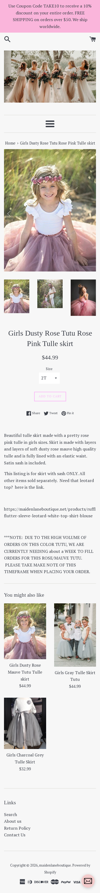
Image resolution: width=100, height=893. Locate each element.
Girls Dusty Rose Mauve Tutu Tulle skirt (25, 672)
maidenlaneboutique (55, 865)
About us (12, 821)
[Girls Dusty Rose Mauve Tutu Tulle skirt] (25, 631)
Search (10, 814)
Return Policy (17, 828)
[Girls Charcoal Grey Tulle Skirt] (25, 723)
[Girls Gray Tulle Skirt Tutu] (75, 634)
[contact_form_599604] (88, 881)
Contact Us (14, 835)
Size (49, 369)
